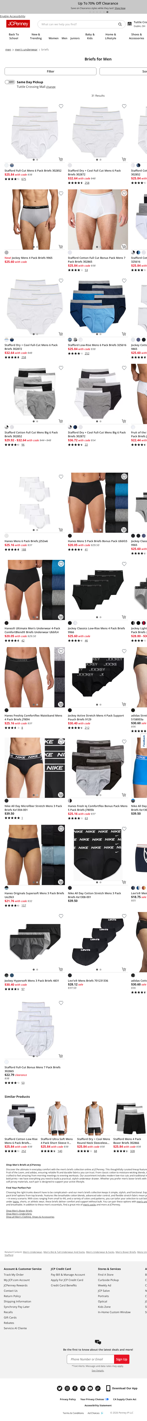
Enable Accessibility (12, 16)
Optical (102, 1301)
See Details (98, 1370)
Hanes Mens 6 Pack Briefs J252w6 (26, 541)
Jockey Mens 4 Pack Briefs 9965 (28, 258)
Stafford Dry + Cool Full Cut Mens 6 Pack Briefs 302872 (94, 172)
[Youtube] (91, 1388)
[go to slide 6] (107, 12)
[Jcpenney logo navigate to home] (18, 24)
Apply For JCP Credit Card (67, 1280)
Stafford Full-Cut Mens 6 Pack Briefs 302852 (33, 170)
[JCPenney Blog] (98, 1388)
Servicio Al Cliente (15, 1328)
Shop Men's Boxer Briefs (19, 1210)
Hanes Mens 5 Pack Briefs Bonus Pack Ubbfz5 (97, 541)
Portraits (103, 1296)
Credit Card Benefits (64, 1285)
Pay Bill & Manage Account (68, 1274)
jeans (16, 1201)
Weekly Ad (104, 1285)
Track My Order (14, 1274)
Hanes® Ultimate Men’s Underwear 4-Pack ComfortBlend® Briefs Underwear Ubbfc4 (32, 630)
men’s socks (89, 1204)
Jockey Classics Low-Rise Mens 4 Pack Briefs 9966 (96, 630)
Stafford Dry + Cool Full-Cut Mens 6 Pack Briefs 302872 (31, 347)
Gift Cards (10, 1317)
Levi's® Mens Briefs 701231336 (88, 980)
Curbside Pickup (108, 1280)
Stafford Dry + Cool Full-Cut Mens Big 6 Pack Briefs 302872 (97, 434)
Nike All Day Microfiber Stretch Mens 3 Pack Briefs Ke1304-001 (33, 808)
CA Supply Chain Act (124, 1399)
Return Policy (12, 1296)
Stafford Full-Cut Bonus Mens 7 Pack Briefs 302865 (32, 1069)
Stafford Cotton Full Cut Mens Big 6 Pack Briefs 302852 (31, 434)
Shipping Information (17, 1301)
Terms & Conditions (73, 1413)
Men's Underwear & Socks (100, 1252)
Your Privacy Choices (92, 1399)
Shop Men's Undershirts (19, 1213)
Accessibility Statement (98, 1405)
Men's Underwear (32, 1252)
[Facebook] (75, 1388)
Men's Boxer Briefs (126, 1252)
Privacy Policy (68, 1399)
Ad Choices (94, 1413)
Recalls (8, 1312)
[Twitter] (60, 1388)
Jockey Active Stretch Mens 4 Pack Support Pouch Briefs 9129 (96, 717)
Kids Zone (104, 1307)
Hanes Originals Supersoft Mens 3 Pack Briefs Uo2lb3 (34, 895)
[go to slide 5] (104, 12)
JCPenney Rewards (16, 1285)
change (51, 87)
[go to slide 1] (90, 12)
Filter (50, 71)
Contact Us (11, 1290)
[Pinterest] (83, 1388)
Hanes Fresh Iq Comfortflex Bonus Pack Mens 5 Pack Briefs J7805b (97, 808)
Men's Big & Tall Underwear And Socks (64, 1252)
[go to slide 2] (94, 12)
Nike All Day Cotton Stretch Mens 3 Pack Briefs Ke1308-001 (94, 895)
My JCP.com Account (17, 1280)
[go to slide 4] (100, 12)
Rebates (9, 1323)
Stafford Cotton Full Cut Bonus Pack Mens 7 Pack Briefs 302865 (96, 259)
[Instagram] (68, 1388)
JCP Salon (104, 1290)
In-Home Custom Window (114, 1312)
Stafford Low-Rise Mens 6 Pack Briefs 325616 (97, 345)
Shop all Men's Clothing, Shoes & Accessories (30, 1216)
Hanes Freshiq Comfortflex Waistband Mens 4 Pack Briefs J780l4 (33, 717)
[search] (121, 24)
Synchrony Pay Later (17, 1307)
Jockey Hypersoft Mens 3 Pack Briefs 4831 (32, 980)
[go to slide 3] (97, 12)
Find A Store (106, 1274)
